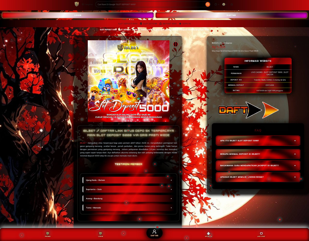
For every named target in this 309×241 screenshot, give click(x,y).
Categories (89, 4)
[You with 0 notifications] (225, 4)
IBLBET (84, 143)
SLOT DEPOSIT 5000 (108, 29)
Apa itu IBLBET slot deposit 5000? (239, 140)
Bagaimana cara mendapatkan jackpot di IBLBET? (249, 165)
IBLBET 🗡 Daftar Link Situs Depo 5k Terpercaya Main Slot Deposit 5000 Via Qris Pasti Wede (171, 29)
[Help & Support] (217, 4)
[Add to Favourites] (175, 44)
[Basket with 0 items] (232, 4)
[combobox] (150, 4)
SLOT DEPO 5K (125, 29)
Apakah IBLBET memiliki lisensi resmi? (242, 177)
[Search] (208, 4)
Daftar (231, 15)
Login (77, 15)
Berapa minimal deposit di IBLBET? (240, 154)
